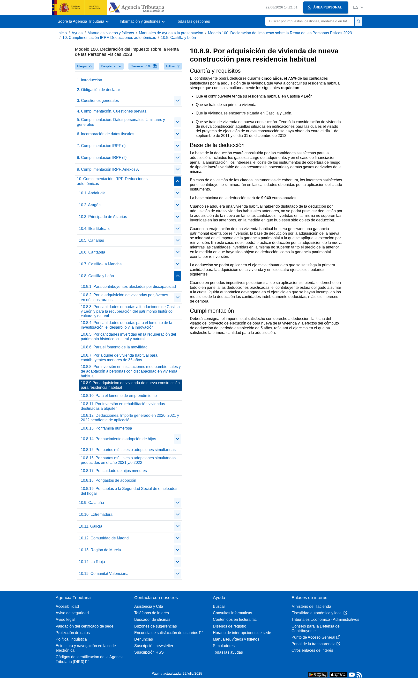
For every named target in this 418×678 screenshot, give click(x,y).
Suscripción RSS (149, 652)
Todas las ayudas (228, 652)
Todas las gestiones (193, 21)
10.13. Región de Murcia (100, 550)
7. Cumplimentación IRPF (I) (101, 146)
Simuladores (224, 646)
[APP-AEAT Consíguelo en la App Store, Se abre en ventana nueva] (338, 674)
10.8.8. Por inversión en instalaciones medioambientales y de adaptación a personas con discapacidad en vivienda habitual (131, 371)
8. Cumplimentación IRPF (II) (102, 157)
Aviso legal (65, 619)
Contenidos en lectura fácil (236, 619)
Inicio (62, 33)
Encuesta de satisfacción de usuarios (166, 633)
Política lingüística (71, 639)
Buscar (219, 606)
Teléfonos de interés (151, 613)
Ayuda (77, 33)
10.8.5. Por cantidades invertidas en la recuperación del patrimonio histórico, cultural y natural (128, 336)
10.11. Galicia (90, 526)
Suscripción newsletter (153, 646)
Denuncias (143, 639)
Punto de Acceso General (313, 637)
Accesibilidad (67, 606)
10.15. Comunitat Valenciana (103, 574)
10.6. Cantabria (92, 252)
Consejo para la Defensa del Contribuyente (316, 628)
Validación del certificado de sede (84, 626)
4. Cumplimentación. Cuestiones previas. (112, 111)
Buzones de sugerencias (155, 626)
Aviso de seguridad (72, 613)
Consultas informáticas (232, 613)
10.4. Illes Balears (94, 228)
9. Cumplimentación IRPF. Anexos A (108, 169)
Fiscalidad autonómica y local (317, 613)
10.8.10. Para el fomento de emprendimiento (119, 396)
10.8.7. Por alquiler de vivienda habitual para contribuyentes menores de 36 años (119, 357)
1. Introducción (89, 80)
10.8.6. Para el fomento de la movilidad (114, 347)
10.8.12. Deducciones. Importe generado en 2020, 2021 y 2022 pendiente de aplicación (130, 417)
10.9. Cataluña (91, 503)
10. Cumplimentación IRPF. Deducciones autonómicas (109, 37)
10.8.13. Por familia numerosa (106, 428)
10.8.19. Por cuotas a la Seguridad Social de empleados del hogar (129, 491)
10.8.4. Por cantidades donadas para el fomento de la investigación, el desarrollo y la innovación (126, 325)
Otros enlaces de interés (312, 650)
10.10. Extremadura (95, 514)
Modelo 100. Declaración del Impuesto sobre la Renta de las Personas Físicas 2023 (280, 33)
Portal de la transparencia (313, 644)
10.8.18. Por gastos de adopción (108, 480)
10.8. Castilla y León (178, 37)
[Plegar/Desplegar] (177, 101)
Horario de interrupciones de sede (242, 633)
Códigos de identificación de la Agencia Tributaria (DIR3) (90, 659)
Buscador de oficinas (152, 619)
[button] (358, 7)
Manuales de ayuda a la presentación (171, 33)
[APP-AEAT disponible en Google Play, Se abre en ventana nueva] (318, 674)
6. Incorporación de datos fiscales (105, 134)
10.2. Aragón (90, 205)
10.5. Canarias (91, 240)
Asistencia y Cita (148, 606)
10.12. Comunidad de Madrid (104, 538)
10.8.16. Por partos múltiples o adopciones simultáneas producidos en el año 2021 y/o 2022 (128, 460)
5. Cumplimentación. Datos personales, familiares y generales (121, 122)
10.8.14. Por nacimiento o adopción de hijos (118, 439)
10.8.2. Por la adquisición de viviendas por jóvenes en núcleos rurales (124, 297)
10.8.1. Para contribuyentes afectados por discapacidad (128, 286)
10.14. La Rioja (92, 562)
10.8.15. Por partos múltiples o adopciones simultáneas (128, 450)
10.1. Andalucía (92, 193)
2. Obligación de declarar (98, 90)
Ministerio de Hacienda (311, 606)
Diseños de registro (229, 626)
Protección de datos (73, 633)
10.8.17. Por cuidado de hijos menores (114, 471)
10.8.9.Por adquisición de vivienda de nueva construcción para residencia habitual (130, 385)
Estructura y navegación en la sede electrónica (86, 648)
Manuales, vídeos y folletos (111, 33)
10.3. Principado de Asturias (103, 217)
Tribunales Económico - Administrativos (325, 619)
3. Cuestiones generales (98, 101)
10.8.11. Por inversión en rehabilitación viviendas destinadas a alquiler (123, 406)
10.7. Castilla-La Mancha (100, 264)
